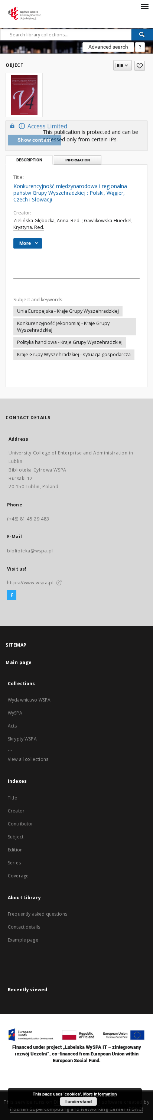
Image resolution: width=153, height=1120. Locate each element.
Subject (15, 837)
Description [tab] (29, 160)
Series (14, 863)
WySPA (15, 713)
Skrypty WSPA (22, 739)
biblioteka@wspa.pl (30, 551)
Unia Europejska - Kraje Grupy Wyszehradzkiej (68, 311)
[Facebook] (11, 595)
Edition (15, 850)
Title (12, 798)
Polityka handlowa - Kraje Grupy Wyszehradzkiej (70, 342)
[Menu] (144, 6)
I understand (78, 1101)
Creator (16, 811)
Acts (12, 726)
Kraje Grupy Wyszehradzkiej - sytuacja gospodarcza (74, 354)
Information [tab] (77, 160)
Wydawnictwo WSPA (29, 700)
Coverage (18, 876)
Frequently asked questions (37, 914)
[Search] (142, 34)
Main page (19, 662)
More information (100, 1094)
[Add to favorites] (139, 66)
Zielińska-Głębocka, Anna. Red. (47, 220)
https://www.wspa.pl (30, 582)
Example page (23, 940)
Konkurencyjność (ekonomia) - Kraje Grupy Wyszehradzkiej (63, 326)
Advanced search (108, 47)
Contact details (24, 927)
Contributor (20, 824)
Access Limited (47, 126)
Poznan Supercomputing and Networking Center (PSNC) (76, 1109)
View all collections (28, 759)
